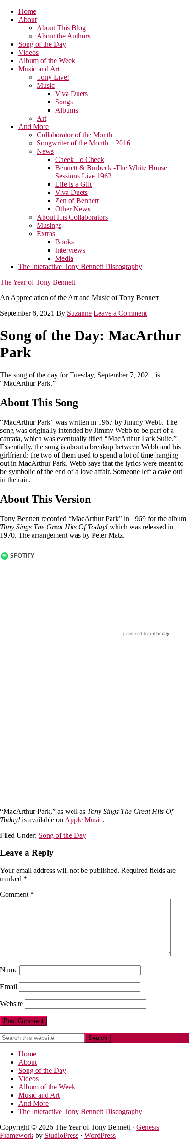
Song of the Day (62, 835)
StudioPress (61, 1135)
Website (11, 1003)
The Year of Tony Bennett (37, 282)
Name (8, 970)
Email (8, 987)
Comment (17, 894)
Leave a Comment (120, 313)
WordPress (100, 1135)
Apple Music (83, 820)
